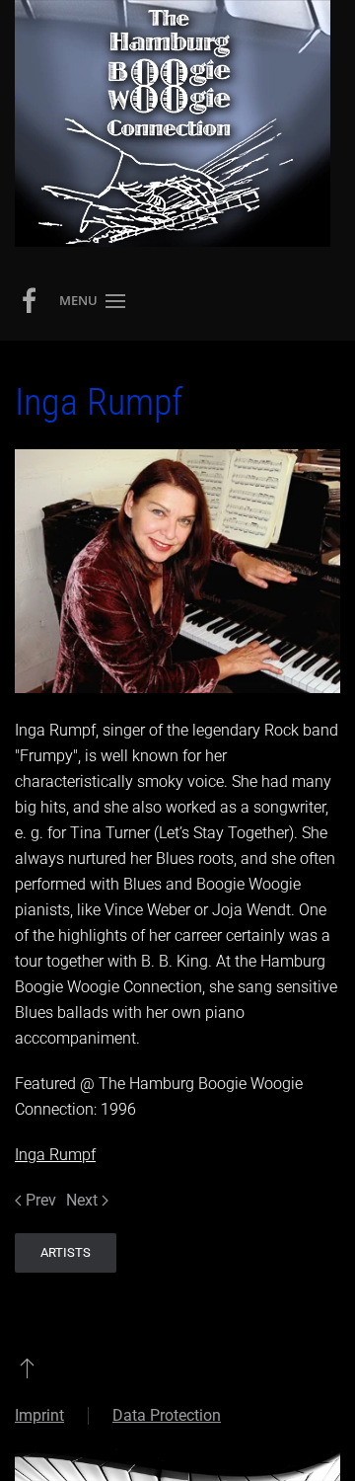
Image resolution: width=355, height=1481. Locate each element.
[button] (92, 301)
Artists (65, 1252)
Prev (41, 1200)
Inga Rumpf (55, 1154)
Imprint (39, 1415)
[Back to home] (172, 123)
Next (82, 1200)
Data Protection (166, 1415)
